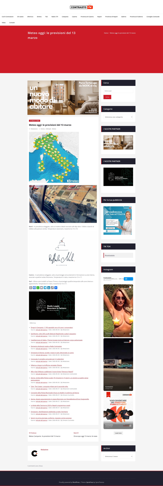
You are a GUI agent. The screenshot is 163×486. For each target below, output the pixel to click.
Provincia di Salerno (136, 17)
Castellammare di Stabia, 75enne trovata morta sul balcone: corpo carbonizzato (56, 340)
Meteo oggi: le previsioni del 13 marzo (123, 33)
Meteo (54, 129)
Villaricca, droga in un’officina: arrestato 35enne (46, 365)
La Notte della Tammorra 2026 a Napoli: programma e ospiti (50, 405)
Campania (65, 17)
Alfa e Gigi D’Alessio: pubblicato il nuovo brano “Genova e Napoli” (52, 372)
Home (106, 33)
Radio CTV (55, 17)
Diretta (39, 17)
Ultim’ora (30, 17)
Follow (130, 279)
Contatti (12, 22)
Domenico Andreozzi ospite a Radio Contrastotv (46, 346)
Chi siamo (20, 17)
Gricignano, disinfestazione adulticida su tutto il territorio (49, 412)
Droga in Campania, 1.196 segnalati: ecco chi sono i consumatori (52, 327)
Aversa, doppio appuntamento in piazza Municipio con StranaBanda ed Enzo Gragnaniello (60, 399)
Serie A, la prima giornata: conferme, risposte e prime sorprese (51, 418)
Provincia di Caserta (87, 17)
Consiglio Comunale (153, 17)
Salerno (123, 17)
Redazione (34, 129)
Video (4, 22)
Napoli (99, 17)
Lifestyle (48, 129)
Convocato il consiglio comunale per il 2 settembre (47, 359)
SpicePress (89, 482)
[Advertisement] (81, 54)
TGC (46, 17)
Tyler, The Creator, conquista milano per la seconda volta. (49, 386)
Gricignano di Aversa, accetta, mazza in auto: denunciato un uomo (52, 353)
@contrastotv (110, 255)
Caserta (74, 17)
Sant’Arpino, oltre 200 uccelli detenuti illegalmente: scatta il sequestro (53, 334)
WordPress (76, 482)
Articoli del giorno (41, 330)
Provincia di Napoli (111, 17)
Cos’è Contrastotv (7, 17)
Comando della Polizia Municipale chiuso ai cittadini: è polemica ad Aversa (55, 393)
